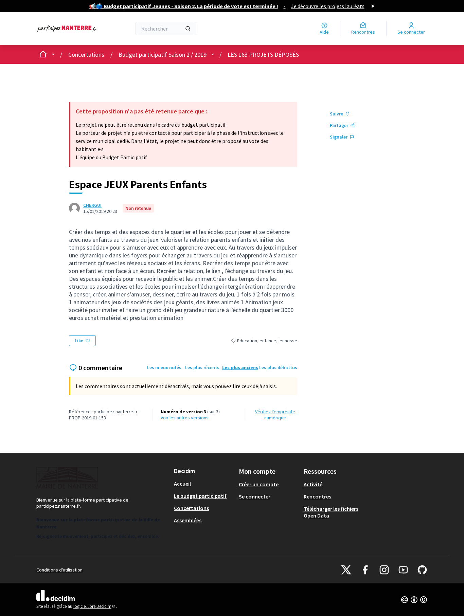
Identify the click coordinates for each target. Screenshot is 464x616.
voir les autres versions (185, 418)
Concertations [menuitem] (191, 508)
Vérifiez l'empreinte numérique (275, 415)
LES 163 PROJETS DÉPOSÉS (263, 54)
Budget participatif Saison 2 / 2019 (163, 54)
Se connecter (254, 496)
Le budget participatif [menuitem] (200, 495)
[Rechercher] (187, 28)
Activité (313, 484)
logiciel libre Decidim (94, 606)
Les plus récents (202, 367)
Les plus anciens (240, 367)
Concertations (86, 54)
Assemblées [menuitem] (187, 520)
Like (79, 341)
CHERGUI (92, 205)
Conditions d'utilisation (59, 570)
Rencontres (317, 496)
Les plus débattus (278, 367)
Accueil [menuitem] (182, 483)
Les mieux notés (164, 367)
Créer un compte (259, 484)
